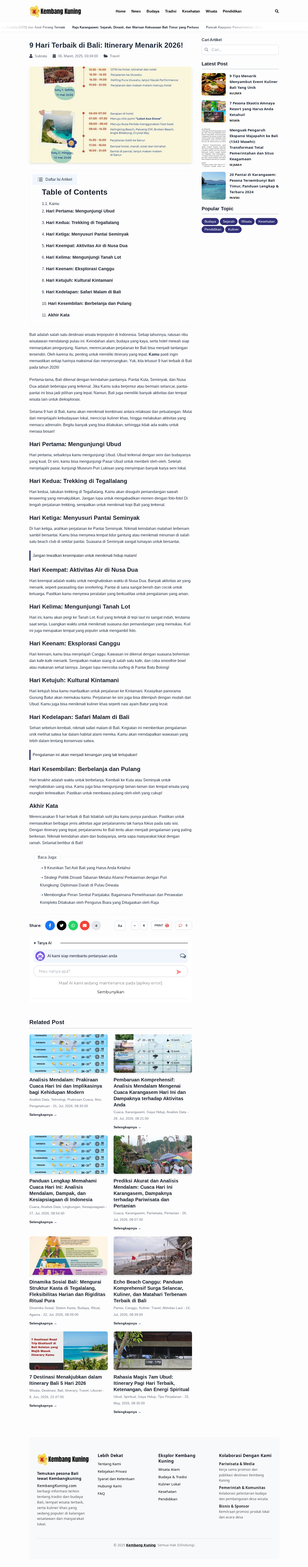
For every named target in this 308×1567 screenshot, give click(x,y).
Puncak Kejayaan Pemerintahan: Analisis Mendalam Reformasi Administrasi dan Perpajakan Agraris (215, 27)
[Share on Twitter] (61, 925)
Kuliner (233, 229)
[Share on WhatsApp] (73, 925)
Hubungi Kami (110, 1486)
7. (78, 269)
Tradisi (170, 11)
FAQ (101, 1493)
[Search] (277, 11)
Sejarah (229, 221)
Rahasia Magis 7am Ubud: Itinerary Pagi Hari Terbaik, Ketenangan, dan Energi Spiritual (151, 1383)
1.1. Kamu (50, 204)
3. (80, 223)
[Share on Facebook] (50, 925)
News (136, 11)
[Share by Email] (85, 925)
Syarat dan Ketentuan (116, 1478)
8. (77, 280)
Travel (114, 56)
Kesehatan (191, 11)
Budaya (153, 11)
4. (85, 234)
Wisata (211, 11)
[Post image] (68, 1053)
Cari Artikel (212, 40)
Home (121, 11)
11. (56, 315)
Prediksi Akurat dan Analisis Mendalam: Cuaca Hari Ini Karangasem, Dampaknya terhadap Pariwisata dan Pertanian (146, 1193)
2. (78, 211)
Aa (120, 926)
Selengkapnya (43, 1115)
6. (81, 257)
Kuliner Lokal (169, 1484)
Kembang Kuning (141, 1545)
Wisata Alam (169, 1469)
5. (85, 246)
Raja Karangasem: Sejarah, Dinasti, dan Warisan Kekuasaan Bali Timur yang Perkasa (70, 27)
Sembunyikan (110, 992)
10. (86, 304)
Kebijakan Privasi (112, 1471)
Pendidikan (232, 11)
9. (81, 292)
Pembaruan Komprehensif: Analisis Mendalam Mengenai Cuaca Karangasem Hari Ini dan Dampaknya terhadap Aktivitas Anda (150, 1092)
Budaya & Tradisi (172, 1476)
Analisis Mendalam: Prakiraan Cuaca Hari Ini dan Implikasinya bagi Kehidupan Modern (65, 1086)
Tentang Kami (109, 1463)
